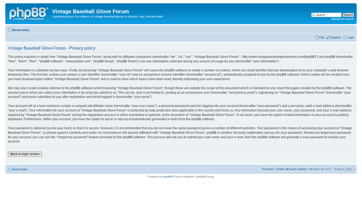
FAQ (322, 37)
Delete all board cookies (291, 169)
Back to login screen (24, 154)
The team (267, 169)
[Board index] (29, 13)
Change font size (350, 29)
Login (350, 37)
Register (335, 37)
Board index (20, 30)
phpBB (167, 176)
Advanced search (342, 18)
